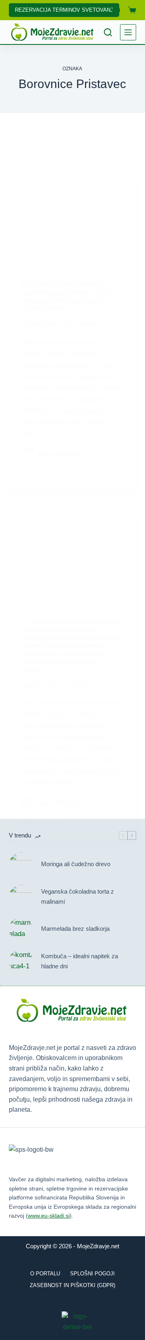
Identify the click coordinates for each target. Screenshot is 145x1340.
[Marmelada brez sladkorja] (21, 929)
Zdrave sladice (84, 653)
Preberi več (36, 473)
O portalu (45, 1274)
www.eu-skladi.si (49, 1215)
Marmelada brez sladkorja (75, 928)
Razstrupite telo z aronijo (61, 324)
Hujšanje (42, 285)
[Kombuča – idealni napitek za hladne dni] (21, 961)
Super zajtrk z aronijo (55, 685)
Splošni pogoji (92, 1274)
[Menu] (128, 32)
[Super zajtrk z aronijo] (72, 558)
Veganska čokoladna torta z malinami (77, 896)
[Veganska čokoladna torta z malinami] (21, 897)
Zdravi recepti (82, 662)
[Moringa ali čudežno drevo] (21, 864)
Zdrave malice (41, 653)
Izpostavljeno (77, 622)
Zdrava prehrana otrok (55, 293)
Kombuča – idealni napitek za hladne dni (79, 961)
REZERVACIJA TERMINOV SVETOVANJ (64, 10)
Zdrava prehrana (83, 285)
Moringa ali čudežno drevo (75, 863)
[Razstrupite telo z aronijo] (72, 221)
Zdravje (56, 309)
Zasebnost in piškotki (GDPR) (72, 1285)
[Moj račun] (116, 10)
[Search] (108, 32)
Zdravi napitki (40, 662)
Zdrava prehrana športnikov (62, 645)
